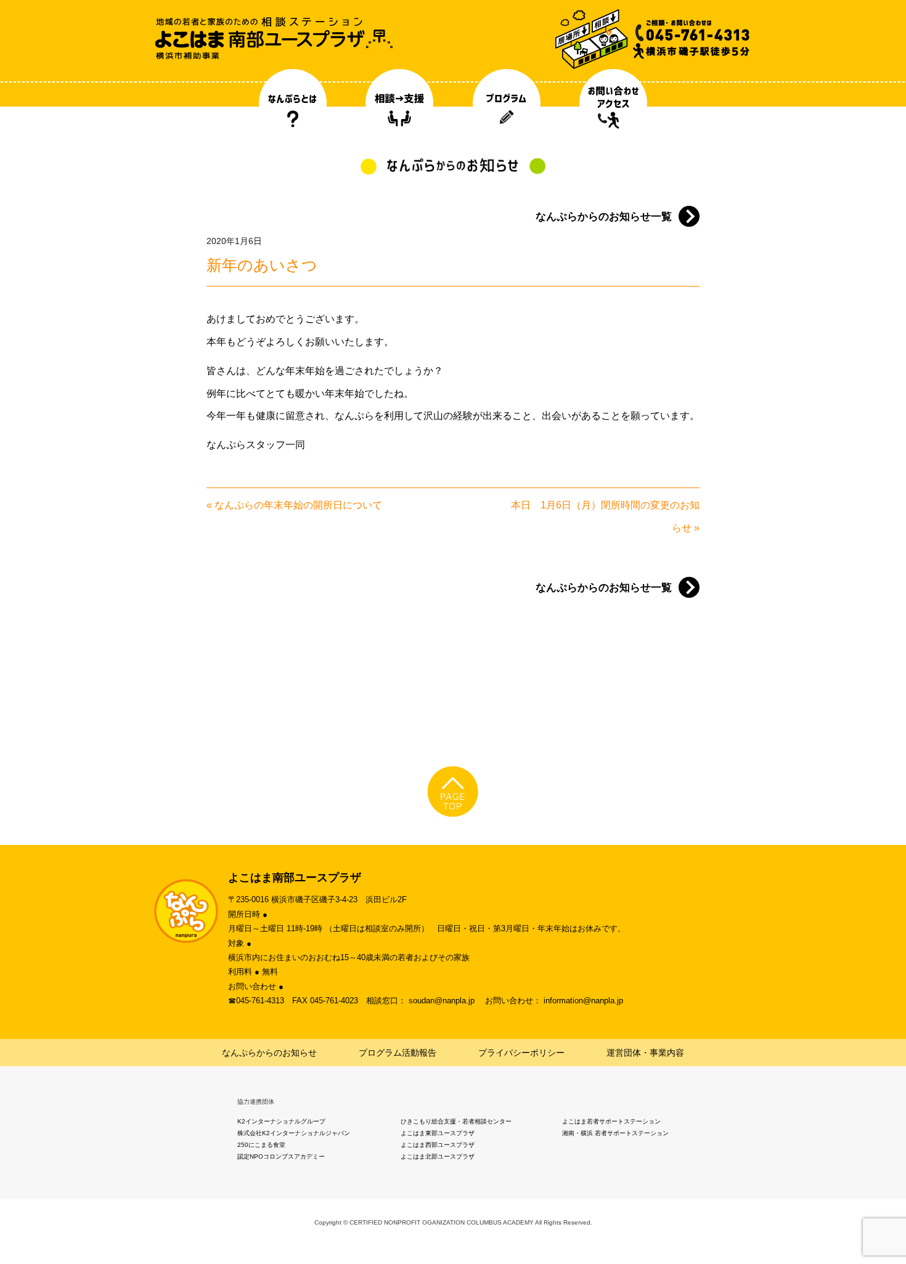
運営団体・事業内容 (645, 1053)
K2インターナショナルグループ (281, 1121)
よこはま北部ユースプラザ (438, 1156)
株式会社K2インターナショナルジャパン (293, 1133)
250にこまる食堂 (261, 1144)
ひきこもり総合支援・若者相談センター (456, 1121)
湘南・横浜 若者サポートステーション (615, 1133)
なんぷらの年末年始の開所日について (298, 505)
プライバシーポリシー (521, 1053)
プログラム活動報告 (397, 1053)
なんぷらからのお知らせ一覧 (604, 216)
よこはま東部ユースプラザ (438, 1133)
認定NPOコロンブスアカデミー (281, 1156)
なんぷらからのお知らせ (269, 1053)
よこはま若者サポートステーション (611, 1121)
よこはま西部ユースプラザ (438, 1144)
